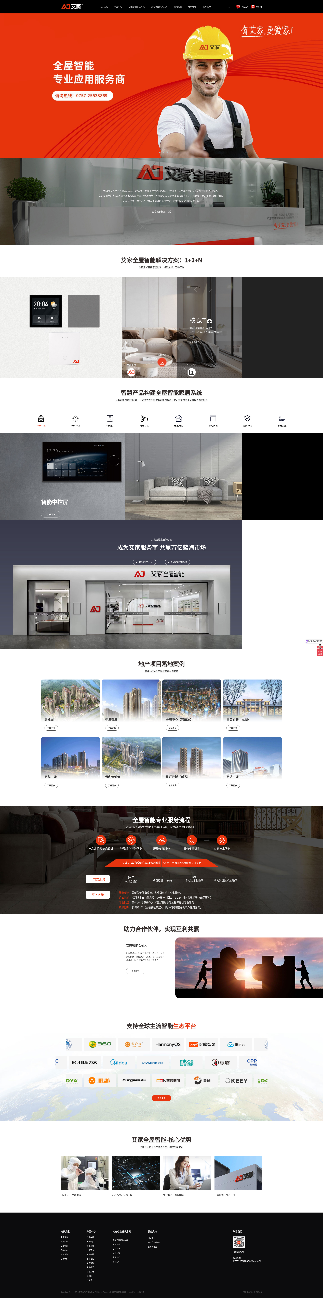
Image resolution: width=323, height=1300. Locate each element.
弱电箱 (89, 1280)
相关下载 (151, 1238)
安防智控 (90, 1263)
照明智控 (90, 1241)
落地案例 (178, 7)
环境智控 (90, 1254)
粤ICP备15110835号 (120, 1292)
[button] (20, 82)
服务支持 (207, 7)
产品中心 (118, 7)
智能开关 (90, 1246)
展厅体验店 (152, 1247)
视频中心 (64, 1250)
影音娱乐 (90, 1267)
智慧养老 (116, 1249)
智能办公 (116, 1262)
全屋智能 (64, 1246)
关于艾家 (104, 7)
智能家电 (90, 1272)
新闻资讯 (64, 1254)
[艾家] (72, 6)
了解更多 (194, 342)
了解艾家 (64, 1237)
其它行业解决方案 (159, 7)
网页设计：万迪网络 (136, 1292)
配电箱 (89, 1276)
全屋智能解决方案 (137, 7)
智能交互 (90, 1250)
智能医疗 (116, 1253)
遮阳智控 (90, 1259)
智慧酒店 (116, 1244)
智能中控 (90, 1237)
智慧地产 (116, 1257)
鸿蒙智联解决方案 (120, 1240)
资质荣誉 (64, 1241)
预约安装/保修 (154, 1242)
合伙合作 (192, 7)
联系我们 (64, 1259)
